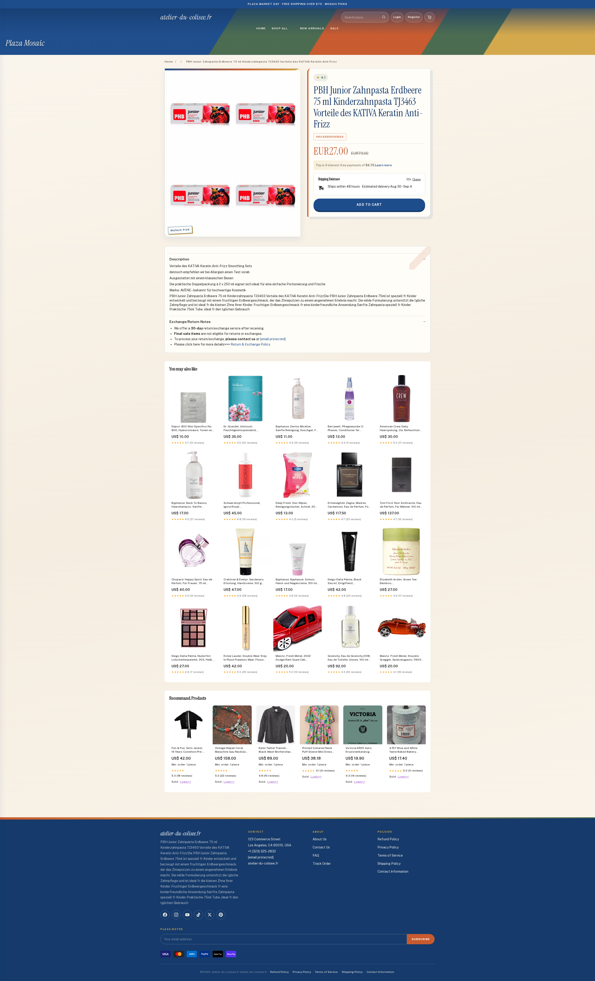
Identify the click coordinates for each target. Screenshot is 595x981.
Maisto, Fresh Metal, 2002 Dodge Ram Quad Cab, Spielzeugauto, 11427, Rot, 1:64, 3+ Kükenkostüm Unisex (296, 658)
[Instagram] (176, 914)
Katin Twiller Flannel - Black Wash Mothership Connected (275, 750)
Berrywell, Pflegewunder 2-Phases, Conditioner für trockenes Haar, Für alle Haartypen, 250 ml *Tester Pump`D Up (346, 428)
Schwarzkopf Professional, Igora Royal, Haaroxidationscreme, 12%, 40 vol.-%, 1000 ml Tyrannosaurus (244, 505)
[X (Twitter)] (209, 914)
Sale (334, 28)
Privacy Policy (388, 847)
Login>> (185, 781)
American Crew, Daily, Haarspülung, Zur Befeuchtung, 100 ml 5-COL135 (401, 428)
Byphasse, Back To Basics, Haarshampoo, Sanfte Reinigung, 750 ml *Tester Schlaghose (189, 505)
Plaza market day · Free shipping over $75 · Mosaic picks (297, 4)
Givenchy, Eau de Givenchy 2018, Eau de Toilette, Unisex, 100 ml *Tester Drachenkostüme (349, 658)
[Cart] (429, 17)
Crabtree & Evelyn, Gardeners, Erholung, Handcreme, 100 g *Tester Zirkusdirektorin (244, 581)
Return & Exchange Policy (250, 344)
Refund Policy (388, 839)
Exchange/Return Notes (190, 322)
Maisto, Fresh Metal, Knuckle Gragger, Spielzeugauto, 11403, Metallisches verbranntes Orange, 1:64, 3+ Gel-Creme (401, 658)
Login (397, 17)
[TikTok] (198, 914)
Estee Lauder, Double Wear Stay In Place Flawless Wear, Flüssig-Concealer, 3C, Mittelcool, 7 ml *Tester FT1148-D (245, 658)
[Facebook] (165, 914)
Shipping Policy (388, 863)
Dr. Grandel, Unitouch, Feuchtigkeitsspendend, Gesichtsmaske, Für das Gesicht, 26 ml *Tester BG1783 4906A (244, 428)
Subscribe (421, 939)
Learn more (383, 165)
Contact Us (321, 847)
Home (261, 28)
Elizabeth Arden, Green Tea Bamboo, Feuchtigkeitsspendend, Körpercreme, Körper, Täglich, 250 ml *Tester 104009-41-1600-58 (401, 581)
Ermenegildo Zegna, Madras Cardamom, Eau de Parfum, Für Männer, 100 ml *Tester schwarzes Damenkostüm (349, 505)
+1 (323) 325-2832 (262, 851)
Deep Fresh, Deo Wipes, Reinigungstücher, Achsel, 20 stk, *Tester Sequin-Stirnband (296, 505)
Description (179, 259)
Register (414, 17)
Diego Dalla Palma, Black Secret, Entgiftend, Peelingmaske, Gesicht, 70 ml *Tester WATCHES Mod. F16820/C (348, 581)
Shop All (280, 28)
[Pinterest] (220, 914)
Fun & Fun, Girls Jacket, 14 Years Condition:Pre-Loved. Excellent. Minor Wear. (187, 750)
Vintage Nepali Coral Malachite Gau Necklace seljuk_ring (231, 750)
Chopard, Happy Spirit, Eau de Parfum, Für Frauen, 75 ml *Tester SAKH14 (192, 581)
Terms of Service (390, 855)
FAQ (316, 855)
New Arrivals (312, 28)
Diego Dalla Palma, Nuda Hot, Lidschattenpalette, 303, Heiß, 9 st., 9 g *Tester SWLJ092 (193, 658)
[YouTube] (187, 914)
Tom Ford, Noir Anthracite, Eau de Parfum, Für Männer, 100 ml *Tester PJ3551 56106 (400, 505)
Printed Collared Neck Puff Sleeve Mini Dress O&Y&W (317, 750)
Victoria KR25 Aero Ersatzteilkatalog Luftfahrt (359, 750)
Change (416, 179)
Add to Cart (369, 204)
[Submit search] (384, 17)
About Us (320, 839)
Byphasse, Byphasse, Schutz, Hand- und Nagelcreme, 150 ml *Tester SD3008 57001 (296, 581)
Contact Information (392, 871)
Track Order (322, 863)
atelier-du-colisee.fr (186, 17)
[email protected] (273, 339)
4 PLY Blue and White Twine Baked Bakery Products (403, 750)
